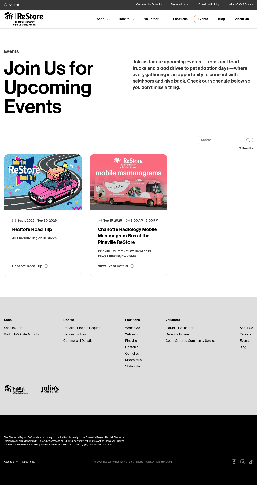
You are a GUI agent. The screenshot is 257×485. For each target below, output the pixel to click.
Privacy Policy (27, 461)
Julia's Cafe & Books (240, 4)
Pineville (131, 341)
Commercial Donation (149, 4)
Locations (180, 19)
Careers (245, 334)
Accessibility (11, 461)
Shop (8, 320)
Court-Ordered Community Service (191, 341)
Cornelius (132, 353)
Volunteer (173, 320)
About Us (242, 19)
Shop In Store (13, 328)
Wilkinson (132, 334)
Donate (68, 320)
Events (203, 19)
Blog (221, 19)
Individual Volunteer (179, 328)
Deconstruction (180, 4)
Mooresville (133, 360)
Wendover (132, 328)
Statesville (132, 366)
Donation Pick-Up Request (82, 328)
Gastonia (131, 347)
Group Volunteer (177, 334)
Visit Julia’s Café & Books (22, 334)
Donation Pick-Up (209, 4)
